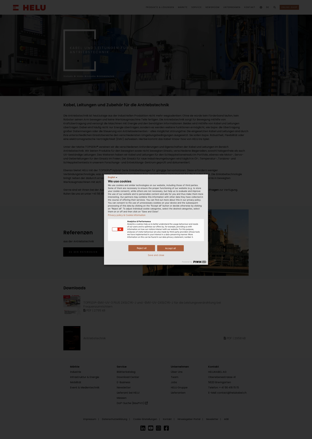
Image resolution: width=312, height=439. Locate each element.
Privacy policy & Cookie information (126, 215)
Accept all (170, 248)
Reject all (141, 248)
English (111, 177)
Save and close (156, 255)
